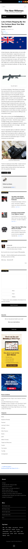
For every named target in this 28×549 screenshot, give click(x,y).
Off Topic (3, 428)
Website (13, 296)
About (3, 517)
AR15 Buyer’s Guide (6, 508)
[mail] (27, 2)
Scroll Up (14, 546)
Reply (26, 263)
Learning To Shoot (5, 425)
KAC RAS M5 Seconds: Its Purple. (11, 401)
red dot (11, 533)
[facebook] (21, 2)
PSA (6, 527)
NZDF (9, 172)
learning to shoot (6, 533)
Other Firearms (4, 431)
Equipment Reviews (5, 419)
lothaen (4, 31)
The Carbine (4, 448)
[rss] (25, 2)
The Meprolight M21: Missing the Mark (9, 484)
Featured (3, 422)
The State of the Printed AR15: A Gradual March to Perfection (18, 198)
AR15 (8, 535)
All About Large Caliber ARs (7, 490)
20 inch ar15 (8, 529)
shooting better (5, 531)
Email (13, 293)
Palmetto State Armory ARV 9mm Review (10, 491)
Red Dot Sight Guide (6, 511)
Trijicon (11, 531)
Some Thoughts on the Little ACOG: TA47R (17, 403)
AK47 (22, 531)
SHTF (2, 436)
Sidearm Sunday (4, 439)
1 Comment (5, 33)
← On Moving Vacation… (6, 466)
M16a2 (18, 531)
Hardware (4, 483)
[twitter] (19, 2)
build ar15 (21, 527)
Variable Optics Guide (6, 514)
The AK (3, 445)
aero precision (15, 527)
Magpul (9, 527)
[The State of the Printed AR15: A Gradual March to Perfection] (4, 199)
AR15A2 (13, 529)
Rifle (3, 527)
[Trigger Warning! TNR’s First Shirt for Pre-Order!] (4, 229)
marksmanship (21, 533)
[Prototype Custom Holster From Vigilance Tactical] (4, 215)
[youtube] (23, 2)
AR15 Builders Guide (6, 506)
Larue (15, 531)
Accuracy (18, 529)
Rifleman (4, 535)
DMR (4, 529)
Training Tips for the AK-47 (7, 486)
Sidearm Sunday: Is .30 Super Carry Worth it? (11, 488)
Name (13, 290)
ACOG (15, 533)
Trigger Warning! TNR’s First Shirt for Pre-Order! (18, 227)
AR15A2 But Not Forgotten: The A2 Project (15, 405)
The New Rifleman (14, 10)
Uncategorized (4, 454)
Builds (2, 416)
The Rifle (3, 451)
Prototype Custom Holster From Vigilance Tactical (18, 213)
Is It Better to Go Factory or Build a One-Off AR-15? (12, 493)
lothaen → (13, 187)
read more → (18, 207)
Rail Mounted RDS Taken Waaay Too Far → (10, 468)
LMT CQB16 (4, 172)
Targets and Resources (6, 442)
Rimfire (2, 434)
